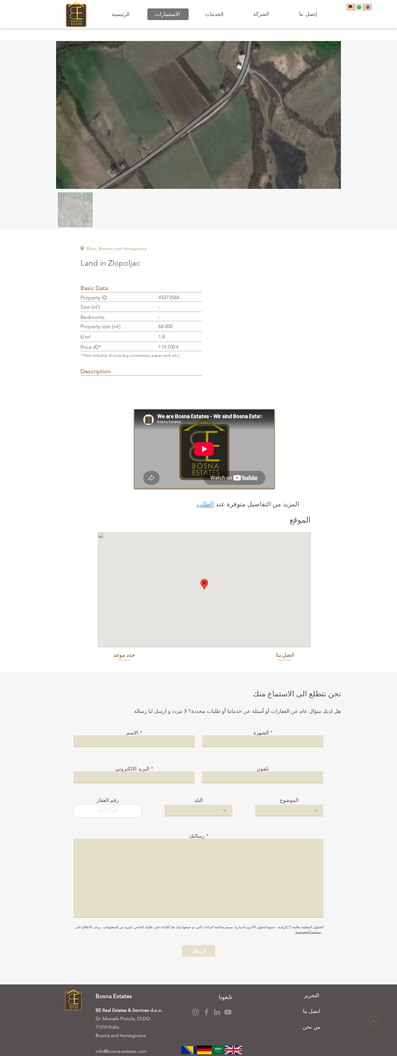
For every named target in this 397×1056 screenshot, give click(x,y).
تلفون (263, 768)
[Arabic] (359, 7)
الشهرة (261, 732)
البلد (198, 800)
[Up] (374, 1021)
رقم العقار (107, 800)
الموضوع (289, 800)
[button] (168, 14)
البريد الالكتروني (132, 768)
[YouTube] (227, 1012)
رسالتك (197, 836)
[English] (367, 7)
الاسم (132, 732)
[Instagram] (195, 1012)
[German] (350, 7)
